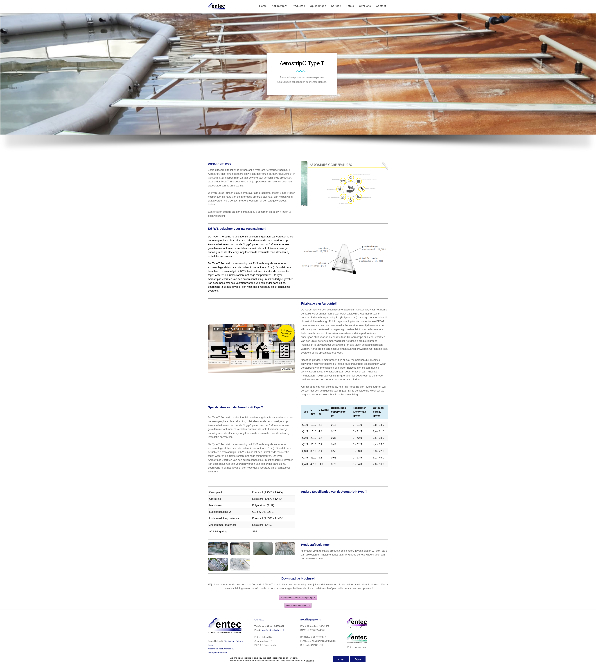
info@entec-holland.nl (273, 630)
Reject (358, 659)
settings (310, 660)
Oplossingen (318, 5)
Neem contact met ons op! (298, 605)
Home (263, 5)
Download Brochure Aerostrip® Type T (298, 597)
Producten (298, 5)
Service (336, 5)
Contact (381, 5)
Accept (340, 659)
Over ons (365, 5)
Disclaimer (229, 641)
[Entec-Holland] (216, 8)
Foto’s (350, 5)
